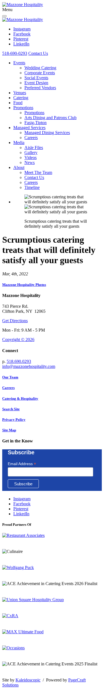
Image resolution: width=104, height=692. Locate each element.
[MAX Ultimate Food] (23, 631)
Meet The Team (38, 172)
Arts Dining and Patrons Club (50, 117)
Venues (19, 92)
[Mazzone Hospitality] (22, 4)
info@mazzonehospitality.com (28, 366)
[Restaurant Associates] (23, 535)
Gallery (30, 152)
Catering (20, 97)
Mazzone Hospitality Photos (24, 285)
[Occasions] (13, 647)
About (18, 167)
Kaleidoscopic (28, 680)
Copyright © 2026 (18, 339)
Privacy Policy (14, 419)
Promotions (23, 107)
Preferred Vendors (40, 87)
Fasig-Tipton (35, 122)
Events (19, 62)
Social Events (36, 77)
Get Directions (15, 320)
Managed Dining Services (47, 132)
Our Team (10, 377)
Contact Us (38, 53)
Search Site (11, 409)
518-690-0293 (14, 53)
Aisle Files (33, 147)
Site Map (9, 430)
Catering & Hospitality (20, 398)
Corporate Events (39, 72)
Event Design (36, 82)
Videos (30, 157)
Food (17, 102)
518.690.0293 (19, 361)
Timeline (32, 187)
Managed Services (29, 127)
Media (18, 142)
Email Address (22, 464)
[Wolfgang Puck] (18, 567)
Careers (31, 137)
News (29, 162)
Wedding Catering (40, 67)
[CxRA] (10, 615)
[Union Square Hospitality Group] (33, 599)
